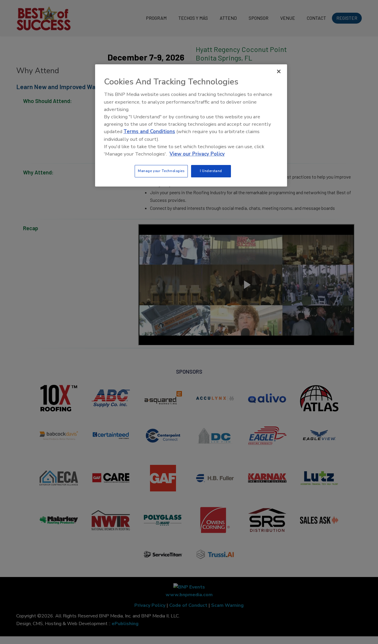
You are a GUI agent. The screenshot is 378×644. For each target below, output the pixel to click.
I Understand (211, 171)
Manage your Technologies (161, 171)
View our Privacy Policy (197, 154)
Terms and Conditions (149, 131)
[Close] (278, 71)
